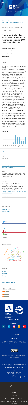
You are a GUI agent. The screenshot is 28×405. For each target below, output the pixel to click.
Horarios (14, 392)
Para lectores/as (6, 209)
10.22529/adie (15, 334)
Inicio (3, 21)
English (4, 271)
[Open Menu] (3, 3)
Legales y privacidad (14, 386)
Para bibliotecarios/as (7, 214)
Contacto (14, 395)
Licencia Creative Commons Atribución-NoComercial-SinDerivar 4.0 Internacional (14, 355)
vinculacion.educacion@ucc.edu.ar (17, 377)
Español (4, 273)
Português (5, 276)
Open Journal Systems (8, 282)
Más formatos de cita (7, 196)
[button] (14, 221)
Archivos (8, 21)
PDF (5, 151)
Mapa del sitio (14, 389)
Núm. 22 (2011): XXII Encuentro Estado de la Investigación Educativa (12, 23)
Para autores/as (6, 211)
